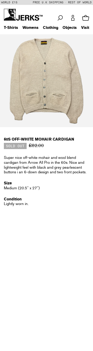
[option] (46, 80)
